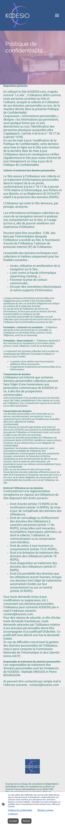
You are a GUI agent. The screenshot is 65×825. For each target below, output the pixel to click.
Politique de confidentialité (20, 810)
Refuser (26, 821)
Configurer (13, 814)
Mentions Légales (45, 810)
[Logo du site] (17, 15)
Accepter (13, 821)
